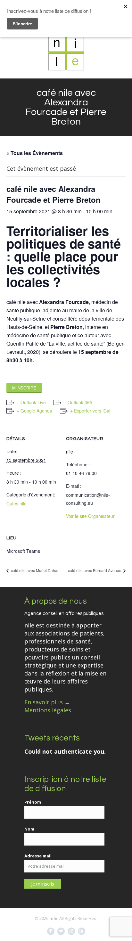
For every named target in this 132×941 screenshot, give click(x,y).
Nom (29, 829)
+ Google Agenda (34, 410)
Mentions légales (47, 710)
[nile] (66, 52)
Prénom (32, 802)
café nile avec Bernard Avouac (95, 570)
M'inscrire (24, 388)
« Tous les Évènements (34, 153)
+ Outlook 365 (78, 402)
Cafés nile (16, 503)
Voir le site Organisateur (90, 516)
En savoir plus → (47, 702)
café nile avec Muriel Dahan (35, 570)
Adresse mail (38, 856)
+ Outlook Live (31, 402)
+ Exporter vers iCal (90, 410)
